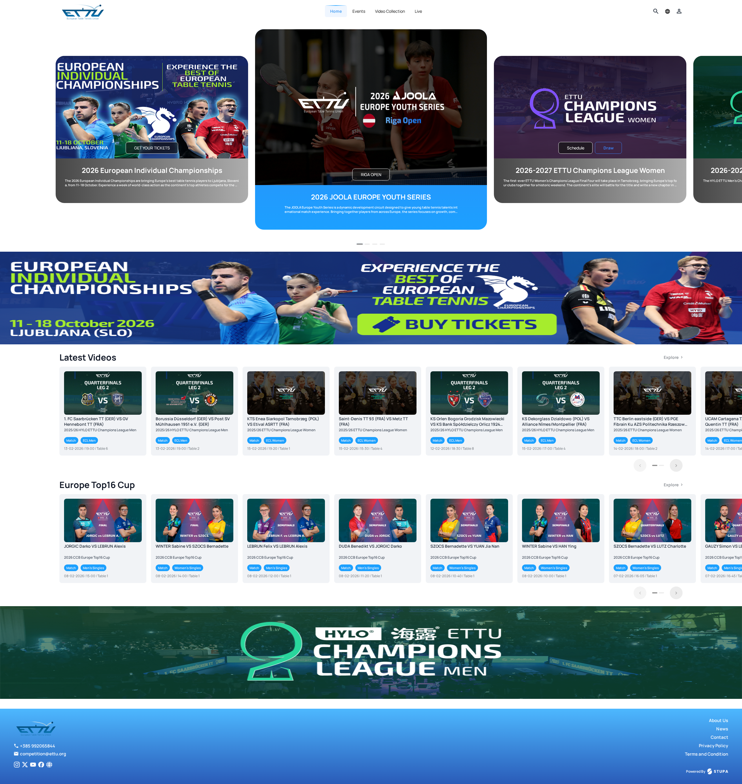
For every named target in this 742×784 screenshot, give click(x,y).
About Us (718, 720)
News (722, 729)
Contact (719, 737)
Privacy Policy (713, 746)
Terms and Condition (706, 754)
